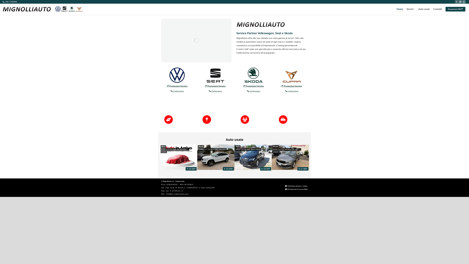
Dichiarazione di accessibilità (297, 189)
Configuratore (178, 91)
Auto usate (234, 140)
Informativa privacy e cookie (297, 186)
